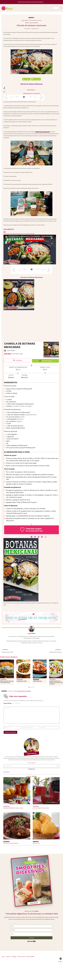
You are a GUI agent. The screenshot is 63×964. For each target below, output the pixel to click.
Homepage (13, 956)
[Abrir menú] (61, 8)
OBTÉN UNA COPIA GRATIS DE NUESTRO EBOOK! (30, 2)
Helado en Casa (36, 843)
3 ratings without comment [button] (24, 691)
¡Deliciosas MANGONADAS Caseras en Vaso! (13, 808)
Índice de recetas (21, 956)
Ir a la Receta (27, 79)
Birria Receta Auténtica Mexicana (10, 843)
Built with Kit (31, 941)
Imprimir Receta (36, 79)
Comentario (7, 708)
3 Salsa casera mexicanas (55, 651)
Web (43, 727)
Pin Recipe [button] (18, 360)
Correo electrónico (28, 727)
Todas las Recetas (33, 22)
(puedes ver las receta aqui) (42, 131)
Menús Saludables (30, 956)
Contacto (8, 956)
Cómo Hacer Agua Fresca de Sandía (41, 808)
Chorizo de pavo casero (7, 651)
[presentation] (16, 790)
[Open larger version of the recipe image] (51, 349)
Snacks (27, 22)
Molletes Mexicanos (37, 681)
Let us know (30, 531)
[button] (29, 17)
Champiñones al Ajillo (21, 681)
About (3, 956)
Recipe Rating (8, 703)
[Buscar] (57, 766)
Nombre (6, 727)
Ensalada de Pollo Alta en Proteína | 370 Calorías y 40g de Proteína (56, 682)
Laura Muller (27, 28)
